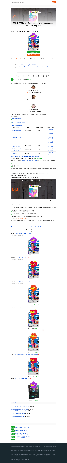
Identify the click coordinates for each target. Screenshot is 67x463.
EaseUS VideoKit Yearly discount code (21, 433)
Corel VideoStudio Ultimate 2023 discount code (22, 436)
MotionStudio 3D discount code (20, 439)
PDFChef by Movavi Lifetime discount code (18, 413)
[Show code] (51, 129)
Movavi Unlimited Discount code (21, 257)
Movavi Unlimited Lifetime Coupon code (23, 233)
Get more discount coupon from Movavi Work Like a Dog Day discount (29, 226)
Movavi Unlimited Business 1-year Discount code (24, 281)
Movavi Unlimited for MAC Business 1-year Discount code (26, 354)
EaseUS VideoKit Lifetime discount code (21, 434)
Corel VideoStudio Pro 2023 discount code (22, 437)
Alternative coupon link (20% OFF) (34, 56)
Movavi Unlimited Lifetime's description (18, 122)
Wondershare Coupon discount (19, 380)
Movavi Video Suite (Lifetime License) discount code (19, 409)
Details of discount (15, 119)
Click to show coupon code (33, 52)
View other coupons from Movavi (17, 419)
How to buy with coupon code (17, 125)
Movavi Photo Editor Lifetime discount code (18, 416)
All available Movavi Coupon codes (17, 402)
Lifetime (16, 130)
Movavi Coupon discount (19, 235)
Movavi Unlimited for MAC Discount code (23, 305)
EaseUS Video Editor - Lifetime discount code (22, 426)
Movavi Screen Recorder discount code (17, 407)
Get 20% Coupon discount (16, 118)
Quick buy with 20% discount (34, 54)
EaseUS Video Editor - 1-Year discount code (22, 427)
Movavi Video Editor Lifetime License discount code (19, 410)
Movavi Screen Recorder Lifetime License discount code (20, 406)
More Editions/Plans (15, 121)
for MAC (16, 141)
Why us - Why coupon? (16, 124)
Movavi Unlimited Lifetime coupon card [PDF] (29, 160)
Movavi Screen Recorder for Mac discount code (18, 412)
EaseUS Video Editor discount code (21, 430)
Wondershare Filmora (16, 153)
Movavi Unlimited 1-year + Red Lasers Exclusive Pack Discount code (28, 330)
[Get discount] (50, 134)
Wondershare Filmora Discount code (22, 378)
